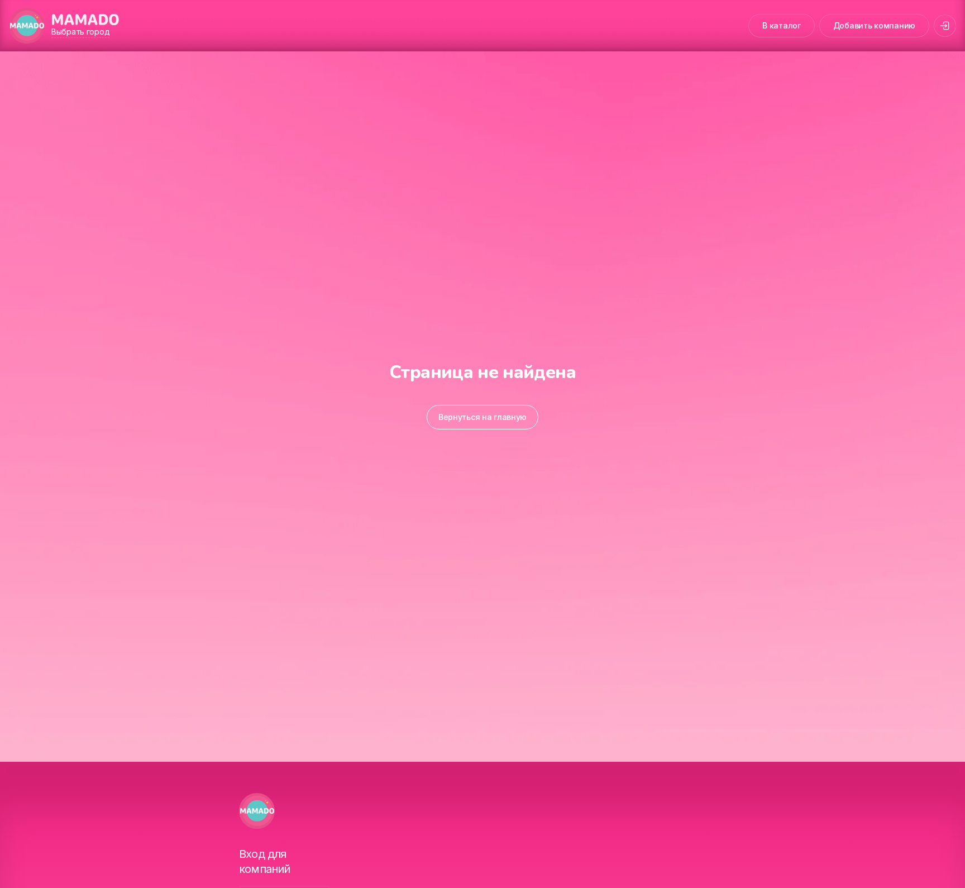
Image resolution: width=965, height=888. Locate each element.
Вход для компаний (264, 861)
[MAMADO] (27, 26)
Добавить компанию (874, 25)
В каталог (781, 25)
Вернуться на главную (482, 417)
